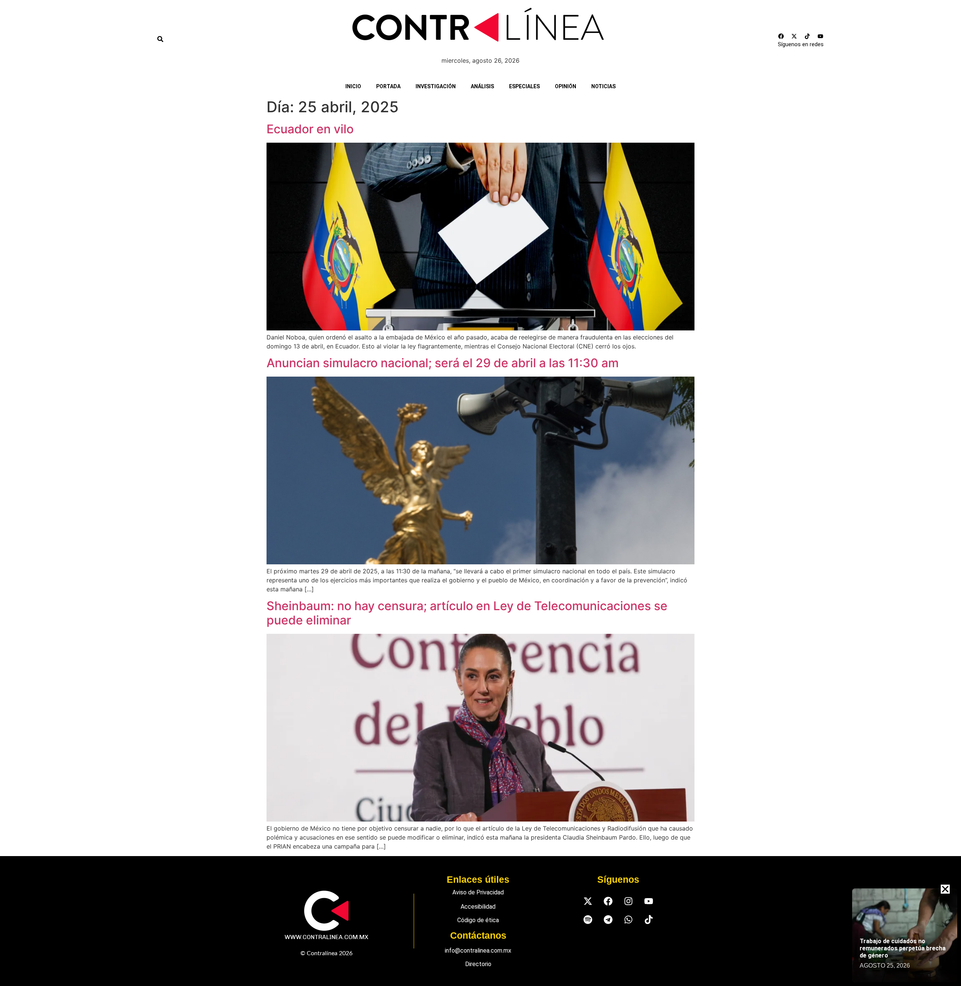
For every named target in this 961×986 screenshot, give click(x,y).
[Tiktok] (807, 36)
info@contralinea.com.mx (478, 950)
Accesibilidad (478, 906)
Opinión (565, 86)
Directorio (478, 964)
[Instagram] (628, 901)
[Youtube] (820, 36)
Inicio (353, 86)
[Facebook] (781, 36)
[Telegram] (608, 919)
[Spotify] (587, 919)
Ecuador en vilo (310, 129)
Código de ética (478, 920)
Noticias (603, 86)
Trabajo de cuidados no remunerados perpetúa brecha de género (903, 948)
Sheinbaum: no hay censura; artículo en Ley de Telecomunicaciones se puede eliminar (467, 613)
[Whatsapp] (628, 919)
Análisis (482, 86)
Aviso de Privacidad (478, 892)
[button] (945, 889)
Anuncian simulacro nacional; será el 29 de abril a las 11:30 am (443, 363)
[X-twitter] (794, 36)
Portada (388, 86)
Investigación (436, 86)
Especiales (524, 86)
